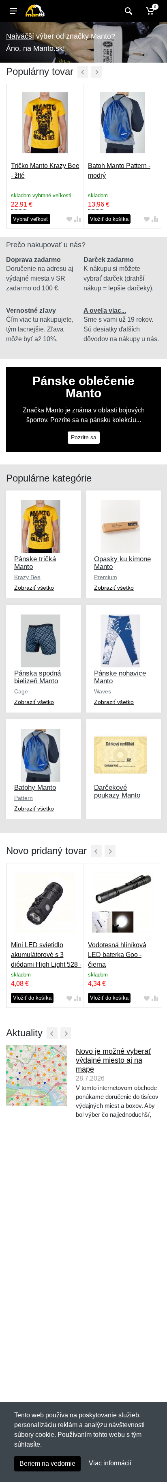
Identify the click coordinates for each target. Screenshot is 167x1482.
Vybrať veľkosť (30, 219)
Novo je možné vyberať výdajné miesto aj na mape (113, 1060)
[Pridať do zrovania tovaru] (77, 219)
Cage (21, 691)
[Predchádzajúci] (82, 72)
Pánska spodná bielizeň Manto (37, 677)
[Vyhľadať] (127, 11)
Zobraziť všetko (34, 587)
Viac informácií (110, 1463)
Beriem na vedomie (47, 1463)
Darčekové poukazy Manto (117, 791)
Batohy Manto (35, 787)
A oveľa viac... (105, 310)
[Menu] (13, 11)
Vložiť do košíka (109, 219)
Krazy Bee (27, 577)
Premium (105, 577)
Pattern (23, 798)
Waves (102, 691)
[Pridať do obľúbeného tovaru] (69, 219)
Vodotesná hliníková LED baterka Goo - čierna (117, 955)
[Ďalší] (96, 72)
